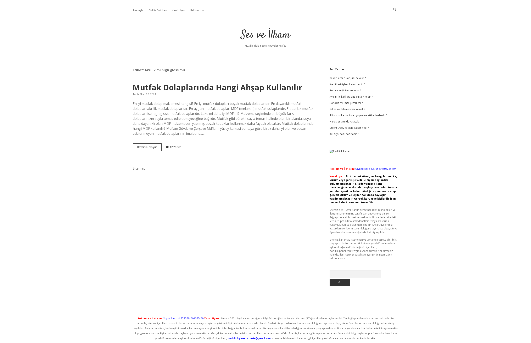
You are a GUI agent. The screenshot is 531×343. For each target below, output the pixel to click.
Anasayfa (138, 10)
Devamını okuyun (149, 148)
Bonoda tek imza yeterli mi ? (346, 103)
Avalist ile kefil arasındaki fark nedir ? (351, 96)
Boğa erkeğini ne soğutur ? (345, 90)
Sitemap (139, 168)
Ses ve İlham (265, 35)
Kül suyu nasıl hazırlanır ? (344, 134)
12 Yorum (175, 147)
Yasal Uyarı (178, 10)
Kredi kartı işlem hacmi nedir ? (347, 84)
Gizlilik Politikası (158, 10)
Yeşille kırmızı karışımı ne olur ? (348, 78)
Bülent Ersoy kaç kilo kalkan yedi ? (349, 128)
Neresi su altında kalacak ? (345, 121)
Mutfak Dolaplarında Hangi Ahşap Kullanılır (217, 87)
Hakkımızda (197, 10)
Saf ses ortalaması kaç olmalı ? (347, 109)
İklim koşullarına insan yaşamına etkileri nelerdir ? (358, 115)
